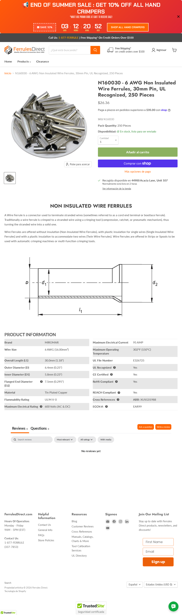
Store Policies (46, 540)
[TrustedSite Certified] (91, 607)
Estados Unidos (159, 584)
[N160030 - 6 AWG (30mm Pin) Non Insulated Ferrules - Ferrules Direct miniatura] (9, 178)
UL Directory (79, 555)
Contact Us (44, 524)
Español (133, 584)
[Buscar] (95, 50)
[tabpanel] (91, 463)
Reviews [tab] (20, 428)
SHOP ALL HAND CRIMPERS (128, 27)
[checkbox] (106, 439)
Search (7, 582)
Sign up (158, 561)
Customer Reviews (83, 526)
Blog (74, 521)
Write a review (163, 427)
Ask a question (145, 427)
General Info (45, 529)
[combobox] (69, 50)
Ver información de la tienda (116, 188)
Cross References (82, 531)
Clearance (42, 61)
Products (23, 61)
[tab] (39, 428)
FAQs (41, 535)
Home (8, 61)
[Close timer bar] (178, 16)
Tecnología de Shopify (15, 591)
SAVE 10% (46, 27)
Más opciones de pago (138, 171)
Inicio (7, 73)
